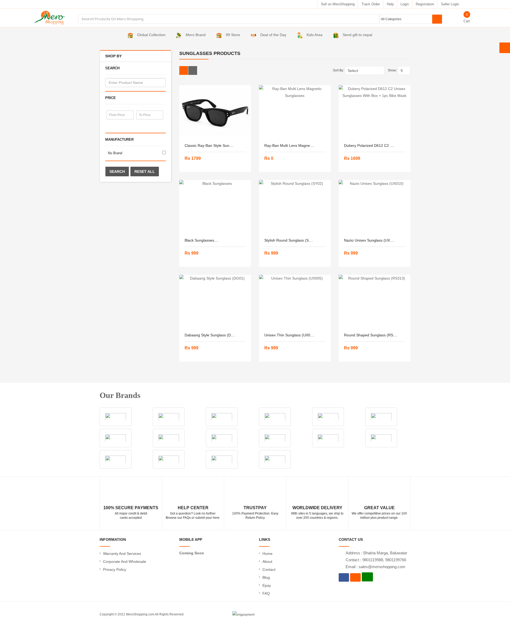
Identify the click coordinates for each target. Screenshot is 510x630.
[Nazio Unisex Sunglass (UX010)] (374, 206)
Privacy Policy (114, 569)
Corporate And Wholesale (124, 561)
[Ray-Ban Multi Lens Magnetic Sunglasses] (295, 111)
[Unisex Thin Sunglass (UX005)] (295, 301)
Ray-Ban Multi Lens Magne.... (289, 145)
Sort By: (338, 70)
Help (390, 4)
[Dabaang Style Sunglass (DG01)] (215, 301)
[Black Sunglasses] (215, 206)
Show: (392, 70)
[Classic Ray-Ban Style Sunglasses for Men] (215, 111)
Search (117, 171)
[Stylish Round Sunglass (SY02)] (295, 206)
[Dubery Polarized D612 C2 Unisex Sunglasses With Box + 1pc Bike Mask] (374, 111)
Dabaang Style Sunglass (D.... (210, 335)
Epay (266, 585)
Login (405, 4)
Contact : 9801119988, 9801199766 (376, 560)
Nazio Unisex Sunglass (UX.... (369, 240)
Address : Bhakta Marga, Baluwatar (376, 553)
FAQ (266, 593)
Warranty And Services (122, 553)
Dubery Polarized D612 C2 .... (369, 145)
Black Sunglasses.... (201, 240)
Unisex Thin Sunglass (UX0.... (289, 335)
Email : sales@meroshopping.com (375, 566)
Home (267, 553)
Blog (266, 577)
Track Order (371, 4)
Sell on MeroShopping (338, 4)
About (267, 561)
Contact (268, 569)
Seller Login (450, 4)
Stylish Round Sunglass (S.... (288, 240)
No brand (115, 153)
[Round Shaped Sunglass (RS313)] (374, 301)
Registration (425, 4)
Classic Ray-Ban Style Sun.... (209, 145)
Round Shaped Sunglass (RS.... (370, 335)
